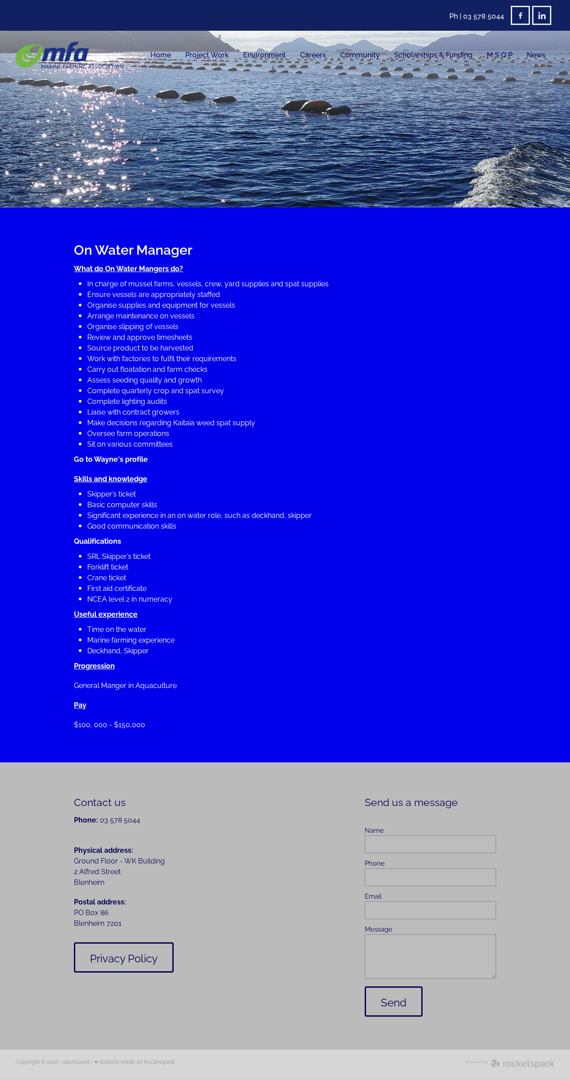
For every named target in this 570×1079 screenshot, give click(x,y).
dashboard (76, 1061)
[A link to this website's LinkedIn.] (541, 15)
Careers (313, 54)
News (536, 54)
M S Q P (500, 54)
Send (394, 1001)
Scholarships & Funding (433, 54)
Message (378, 928)
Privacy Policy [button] (124, 957)
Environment (264, 54)
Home (161, 54)
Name (374, 830)
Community (360, 54)
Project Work (207, 54)
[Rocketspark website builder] (509, 1064)
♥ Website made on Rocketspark (134, 1061)
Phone (375, 862)
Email (373, 895)
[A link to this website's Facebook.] (520, 15)
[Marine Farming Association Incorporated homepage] (69, 55)
